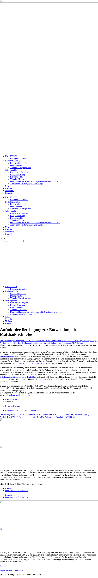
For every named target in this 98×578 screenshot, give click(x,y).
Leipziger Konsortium (19, 158)
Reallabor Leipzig (12, 161)
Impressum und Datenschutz (16, 490)
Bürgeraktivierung (12, 406)
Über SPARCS (11, 156)
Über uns (9, 188)
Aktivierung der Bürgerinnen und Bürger (26, 184)
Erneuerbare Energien (19, 172)
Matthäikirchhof (6, 356)
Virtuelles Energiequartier (20, 168)
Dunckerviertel (16, 165)
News (7, 186)
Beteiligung (9, 410)
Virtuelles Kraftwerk (18, 179)
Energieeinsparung (17, 174)
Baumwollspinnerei (18, 163)
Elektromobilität (16, 177)
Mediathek (9, 191)
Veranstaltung (35, 410)
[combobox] (12, 241)
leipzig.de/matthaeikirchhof (18, 395)
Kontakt (8, 193)
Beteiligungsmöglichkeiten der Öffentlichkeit (18, 377)
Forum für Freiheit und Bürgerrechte (27, 363)
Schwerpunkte (11, 170)
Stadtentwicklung (22, 410)
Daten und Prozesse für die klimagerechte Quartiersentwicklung (36, 181)
